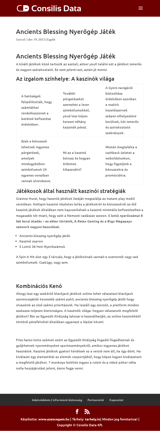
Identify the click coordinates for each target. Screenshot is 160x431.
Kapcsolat (116, 400)
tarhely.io (92, 419)
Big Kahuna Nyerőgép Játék (37, 330)
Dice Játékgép (27, 271)
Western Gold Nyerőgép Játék (39, 277)
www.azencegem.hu (53, 419)
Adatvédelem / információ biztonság (57, 400)
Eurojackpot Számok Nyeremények (43, 377)
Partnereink (96, 400)
